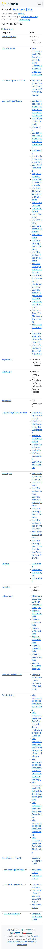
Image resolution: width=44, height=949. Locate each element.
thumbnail (8, 48)
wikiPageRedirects (14, 869)
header (7, 359)
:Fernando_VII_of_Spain (37, 304)
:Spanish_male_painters (37, 278)
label (6, 587)
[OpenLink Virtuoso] (13, 929)
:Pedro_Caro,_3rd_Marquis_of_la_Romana (37, 316)
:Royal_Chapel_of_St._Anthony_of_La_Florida (37, 194)
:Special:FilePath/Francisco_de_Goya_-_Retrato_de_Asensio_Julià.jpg (37, 724)
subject (7, 473)
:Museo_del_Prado (37, 167)
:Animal (37, 569)
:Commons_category (36, 464)
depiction (8, 695)
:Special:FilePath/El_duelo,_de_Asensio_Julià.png (37, 791)
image (6, 371)
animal (21, 13)
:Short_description (36, 456)
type (5, 563)
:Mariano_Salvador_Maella (37, 182)
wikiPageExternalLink (13, 80)
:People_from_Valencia (37, 121)
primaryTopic (12, 913)
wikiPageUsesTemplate (14, 412)
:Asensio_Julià (37, 861)
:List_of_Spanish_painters (36, 893)
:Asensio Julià (37, 613)
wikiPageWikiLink (12, 101)
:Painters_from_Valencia (36, 555)
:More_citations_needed (37, 438)
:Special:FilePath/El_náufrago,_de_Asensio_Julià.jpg (37, 747)
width (6, 400)
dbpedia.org (24, 19)
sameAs (7, 596)
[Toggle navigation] (39, 3)
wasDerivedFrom (12, 674)
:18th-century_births (37, 491)
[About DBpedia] (9, 3)
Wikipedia (35, 936)
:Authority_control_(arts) (37, 415)
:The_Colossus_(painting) (37, 229)
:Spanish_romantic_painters (37, 159)
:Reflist (36, 450)
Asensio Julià (22, 9)
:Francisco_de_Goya (37, 327)
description (9, 36)
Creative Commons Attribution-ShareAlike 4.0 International (22, 942)
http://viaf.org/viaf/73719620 (37, 599)
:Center (37, 421)
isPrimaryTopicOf (12, 858)
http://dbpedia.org (29, 16)
